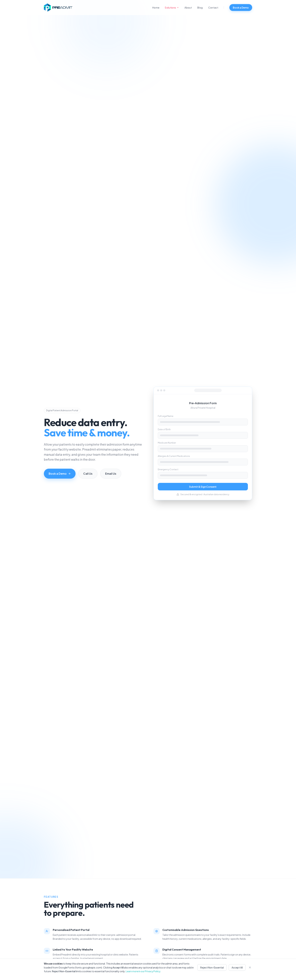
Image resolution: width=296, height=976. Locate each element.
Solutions (170, 7)
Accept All (237, 967)
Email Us (110, 473)
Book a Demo (241, 7)
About (188, 7)
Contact (213, 7)
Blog (200, 7)
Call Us (87, 473)
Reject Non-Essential (212, 967)
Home (155, 7)
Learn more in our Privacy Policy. (143, 971)
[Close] (250, 967)
